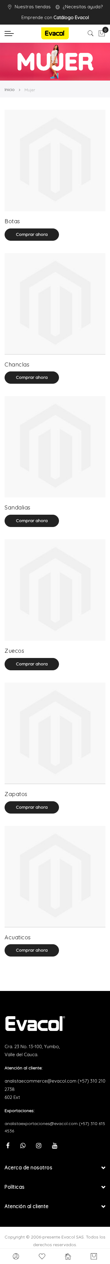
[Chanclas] (55, 304)
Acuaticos (18, 937)
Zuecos (14, 650)
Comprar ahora (32, 234)
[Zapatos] (55, 733)
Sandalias (18, 507)
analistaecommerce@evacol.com (40, 1081)
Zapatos (16, 794)
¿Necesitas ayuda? (83, 7)
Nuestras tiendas (33, 7)
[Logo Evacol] (55, 33)
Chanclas (17, 364)
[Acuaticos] (55, 876)
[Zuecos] (55, 590)
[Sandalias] (55, 446)
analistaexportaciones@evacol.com (41, 1123)
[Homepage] (68, 1256)
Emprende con (55, 17)
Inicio (10, 89)
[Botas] (55, 160)
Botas (12, 221)
